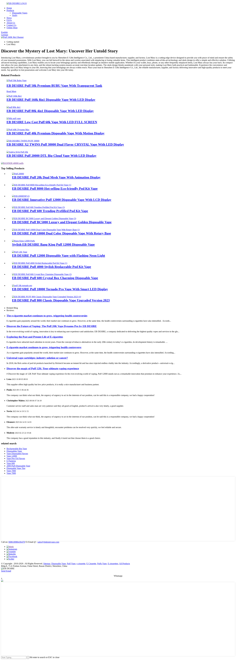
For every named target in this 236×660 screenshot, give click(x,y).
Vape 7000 (11, 471)
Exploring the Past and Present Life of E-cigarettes (35, 336)
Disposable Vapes (19, 13)
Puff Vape (71, 563)
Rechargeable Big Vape (17, 448)
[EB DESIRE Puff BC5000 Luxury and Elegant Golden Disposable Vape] (44, 218)
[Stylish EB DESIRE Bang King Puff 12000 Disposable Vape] (23, 241)
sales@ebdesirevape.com (48, 542)
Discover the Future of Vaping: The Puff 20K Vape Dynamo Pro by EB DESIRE (52, 326)
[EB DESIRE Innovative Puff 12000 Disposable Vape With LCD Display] (21, 196)
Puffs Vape (102, 563)
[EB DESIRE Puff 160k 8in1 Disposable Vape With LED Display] (14, 96)
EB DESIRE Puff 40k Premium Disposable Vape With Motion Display (55, 133)
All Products (124, 563)
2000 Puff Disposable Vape (18, 466)
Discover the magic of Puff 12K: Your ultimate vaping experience (43, 368)
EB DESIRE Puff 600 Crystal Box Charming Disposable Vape (55, 278)
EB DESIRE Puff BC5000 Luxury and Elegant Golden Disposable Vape (62, 222)
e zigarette (81, 563)
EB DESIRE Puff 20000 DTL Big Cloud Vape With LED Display (51, 155)
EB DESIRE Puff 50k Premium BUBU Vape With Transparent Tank (54, 85)
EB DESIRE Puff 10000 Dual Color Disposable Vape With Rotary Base (61, 233)
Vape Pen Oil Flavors (16, 458)
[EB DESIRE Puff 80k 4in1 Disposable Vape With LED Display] (13, 107)
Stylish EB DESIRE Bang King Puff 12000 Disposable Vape (53, 244)
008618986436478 (16, 542)
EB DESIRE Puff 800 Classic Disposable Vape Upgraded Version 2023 (61, 300)
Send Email (6, 571)
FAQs (9, 20)
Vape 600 (11, 463)
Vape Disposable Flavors (17, 453)
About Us (11, 23)
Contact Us (11, 25)
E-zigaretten (113, 563)
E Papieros (11, 461)
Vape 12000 (12, 456)
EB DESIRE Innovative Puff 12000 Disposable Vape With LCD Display (61, 199)
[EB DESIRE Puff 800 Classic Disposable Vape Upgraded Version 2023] (46, 297)
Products (10, 10)
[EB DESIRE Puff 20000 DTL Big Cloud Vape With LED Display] (17, 152)
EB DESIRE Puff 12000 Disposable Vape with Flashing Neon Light (58, 255)
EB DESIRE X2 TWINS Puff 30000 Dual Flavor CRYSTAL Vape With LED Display (65, 144)
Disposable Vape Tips (16, 468)
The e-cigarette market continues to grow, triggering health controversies (47, 315)
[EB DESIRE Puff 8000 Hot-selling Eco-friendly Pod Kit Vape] (41, 185)
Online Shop (12, 27)
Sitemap (46, 563)
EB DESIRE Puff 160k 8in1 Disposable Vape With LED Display (51, 99)
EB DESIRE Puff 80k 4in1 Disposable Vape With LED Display (50, 111)
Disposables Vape (14, 451)
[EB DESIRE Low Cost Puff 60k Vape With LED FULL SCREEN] (14, 118)
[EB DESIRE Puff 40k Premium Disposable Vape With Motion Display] (18, 129)
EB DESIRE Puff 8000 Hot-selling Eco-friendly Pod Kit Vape (55, 188)
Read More (11, 91)
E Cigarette (91, 563)
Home (9, 8)
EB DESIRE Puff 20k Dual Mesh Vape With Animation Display (56, 177)
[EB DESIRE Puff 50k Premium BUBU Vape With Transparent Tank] (16, 80)
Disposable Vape (58, 563)
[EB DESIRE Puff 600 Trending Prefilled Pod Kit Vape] (38, 207)
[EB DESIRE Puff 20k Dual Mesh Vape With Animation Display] (18, 174)
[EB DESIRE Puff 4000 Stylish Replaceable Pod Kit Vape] (39, 263)
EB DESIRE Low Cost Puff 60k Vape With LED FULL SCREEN (52, 122)
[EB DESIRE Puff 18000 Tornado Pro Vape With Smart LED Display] (22, 285)
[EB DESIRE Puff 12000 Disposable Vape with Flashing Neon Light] (19, 252)
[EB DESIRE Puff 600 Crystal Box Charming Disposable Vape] (42, 274)
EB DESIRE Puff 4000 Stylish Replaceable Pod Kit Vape (51, 267)
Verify (14, 15)
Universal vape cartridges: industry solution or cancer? (37, 357)
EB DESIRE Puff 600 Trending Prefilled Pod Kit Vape (50, 211)
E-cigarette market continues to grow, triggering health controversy (44, 347)
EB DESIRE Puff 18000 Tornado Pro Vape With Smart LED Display (60, 289)
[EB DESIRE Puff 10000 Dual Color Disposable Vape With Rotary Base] (46, 230)
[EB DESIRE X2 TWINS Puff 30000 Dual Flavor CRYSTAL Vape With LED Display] (23, 141)
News (9, 18)
